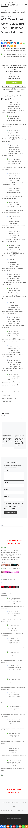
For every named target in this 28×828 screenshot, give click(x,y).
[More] (14, 46)
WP (8, 820)
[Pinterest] (14, 43)
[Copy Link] (11, 46)
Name (6, 483)
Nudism (4, 36)
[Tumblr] (2, 46)
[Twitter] (5, 43)
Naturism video (9, 11)
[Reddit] (8, 43)
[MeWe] (17, 43)
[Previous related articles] (21, 418)
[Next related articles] (25, 418)
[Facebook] (2, 43)
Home (2, 11)
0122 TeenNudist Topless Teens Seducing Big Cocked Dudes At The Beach (20, 441)
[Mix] (21, 43)
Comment (8, 470)
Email (7, 489)
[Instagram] (5, 46)
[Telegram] (8, 46)
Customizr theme (22, 820)
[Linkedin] (11, 43)
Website (7, 496)
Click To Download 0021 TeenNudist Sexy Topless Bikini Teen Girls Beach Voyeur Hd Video (14, 89)
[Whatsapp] (24, 43)
